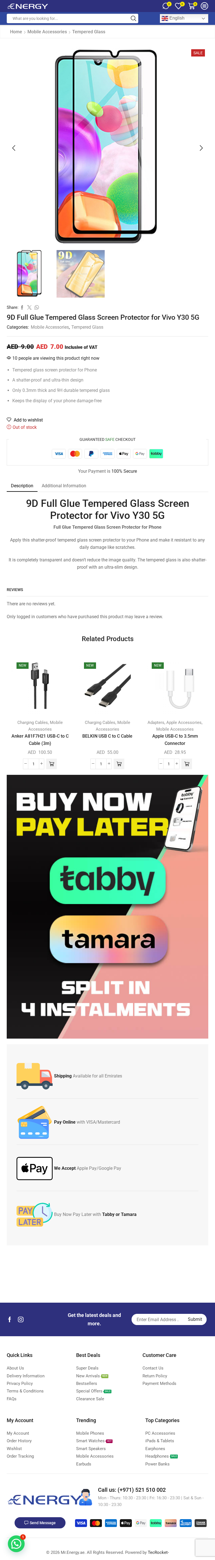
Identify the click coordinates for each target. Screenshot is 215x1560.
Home (16, 31)
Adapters (156, 722)
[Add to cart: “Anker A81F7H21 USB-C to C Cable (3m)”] (51, 764)
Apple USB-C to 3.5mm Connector (175, 739)
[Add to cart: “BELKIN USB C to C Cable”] (119, 764)
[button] (14, 148)
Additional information (64, 485)
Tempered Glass (88, 31)
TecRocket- (158, 1552)
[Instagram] (21, 1319)
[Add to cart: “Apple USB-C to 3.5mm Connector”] (186, 764)
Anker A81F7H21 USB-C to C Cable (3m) (40, 739)
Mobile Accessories (47, 31)
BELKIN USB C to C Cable (107, 736)
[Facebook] (9, 1319)
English (176, 18)
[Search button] (133, 18)
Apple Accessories (184, 722)
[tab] (22, 486)
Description (22, 485)
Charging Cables (32, 722)
